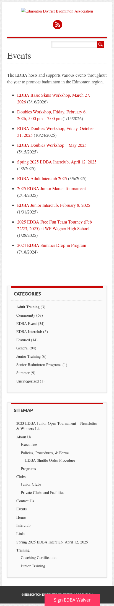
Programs (28, 468)
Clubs (21, 476)
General (22, 348)
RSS (57, 24)
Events (21, 508)
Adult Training (28, 306)
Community (25, 315)
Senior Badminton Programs (38, 364)
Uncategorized (27, 381)
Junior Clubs (31, 484)
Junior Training (28, 356)
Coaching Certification (38, 557)
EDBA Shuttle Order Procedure (50, 460)
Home (21, 517)
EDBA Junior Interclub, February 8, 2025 (53, 205)
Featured (23, 339)
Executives (29, 444)
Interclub (23, 525)
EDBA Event (26, 323)
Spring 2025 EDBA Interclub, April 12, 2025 (57, 162)
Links (20, 533)
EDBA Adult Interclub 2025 (42, 178)
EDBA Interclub (29, 331)
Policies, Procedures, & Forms (45, 452)
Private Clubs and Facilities (42, 492)
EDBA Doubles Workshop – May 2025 (52, 145)
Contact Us (25, 500)
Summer (23, 372)
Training (23, 550)
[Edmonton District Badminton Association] (57, 11)
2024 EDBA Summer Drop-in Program (51, 245)
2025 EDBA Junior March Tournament (51, 188)
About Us (24, 436)
